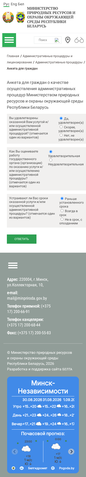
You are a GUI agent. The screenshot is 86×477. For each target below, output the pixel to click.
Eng (14, 4)
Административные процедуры (59, 62)
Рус (6, 4)
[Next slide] (71, 451)
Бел (21, 4)
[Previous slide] (15, 451)
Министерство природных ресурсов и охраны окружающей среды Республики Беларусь (51, 17)
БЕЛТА (67, 369)
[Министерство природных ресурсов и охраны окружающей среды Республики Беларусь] (8, 17)
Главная (13, 56)
